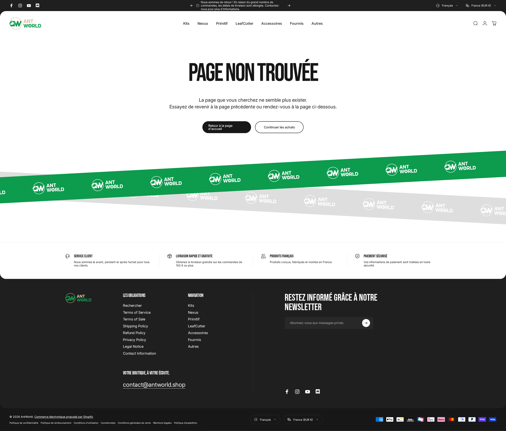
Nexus (193, 312)
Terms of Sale (134, 319)
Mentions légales (162, 422)
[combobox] (447, 5)
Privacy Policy (134, 340)
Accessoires (198, 333)
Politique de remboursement (56, 422)
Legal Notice (133, 346)
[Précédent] (191, 5)
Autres (193, 346)
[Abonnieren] (366, 323)
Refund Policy (134, 333)
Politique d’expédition (185, 422)
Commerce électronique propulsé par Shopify (63, 416)
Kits (191, 305)
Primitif (193, 319)
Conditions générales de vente (134, 422)
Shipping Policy (135, 326)
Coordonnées (108, 422)
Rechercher (132, 305)
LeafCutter (196, 326)
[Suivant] (289, 5)
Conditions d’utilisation (86, 422)
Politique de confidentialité (23, 422)
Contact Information (139, 353)
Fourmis (194, 340)
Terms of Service (137, 312)
